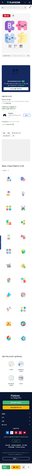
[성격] (9, 280)
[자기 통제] (9, 237)
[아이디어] (23, 193)
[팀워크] (9, 266)
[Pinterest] (16, 432)
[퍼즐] (9, 179)
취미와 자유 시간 (16, 133)
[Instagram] (20, 432)
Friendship (5, 121)
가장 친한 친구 (6, 135)
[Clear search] (21, 8)
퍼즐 (4, 133)
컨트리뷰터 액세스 (16, 402)
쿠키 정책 (24, 445)
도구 (3, 417)
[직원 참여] (23, 179)
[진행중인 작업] (9, 324)
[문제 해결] (23, 280)
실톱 (8, 133)
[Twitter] (11, 432)
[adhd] (23, 295)
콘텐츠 (3, 414)
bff (13, 135)
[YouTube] (24, 432)
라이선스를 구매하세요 (16, 88)
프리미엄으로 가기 (16, 407)
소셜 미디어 (16, 428)
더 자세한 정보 (20, 85)
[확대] (23, 266)
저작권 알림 (11, 447)
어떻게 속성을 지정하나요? (9, 108)
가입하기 (16, 441)
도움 (3, 421)
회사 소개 (4, 424)
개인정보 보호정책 (16, 445)
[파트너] (9, 193)
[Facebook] (7, 432)
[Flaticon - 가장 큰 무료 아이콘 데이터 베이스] (13, 2)
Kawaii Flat (9, 124)
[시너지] (23, 237)
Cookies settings (20, 447)
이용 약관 (7, 445)
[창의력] (9, 338)
